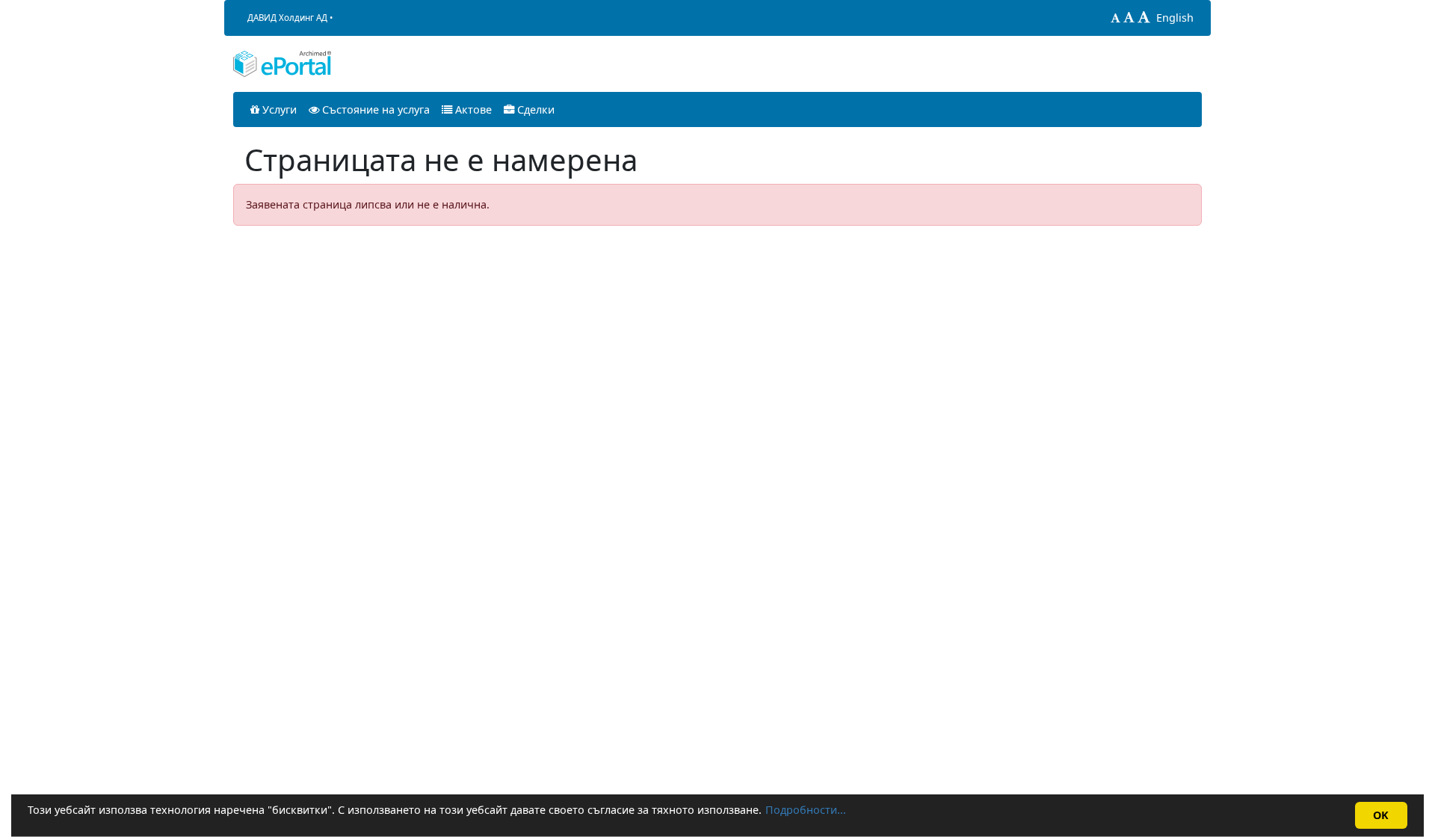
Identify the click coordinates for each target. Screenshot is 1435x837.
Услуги (278, 109)
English (1175, 17)
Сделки (534, 109)
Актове (472, 109)
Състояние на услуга (374, 109)
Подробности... (805, 810)
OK (1381, 815)
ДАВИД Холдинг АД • (290, 17)
